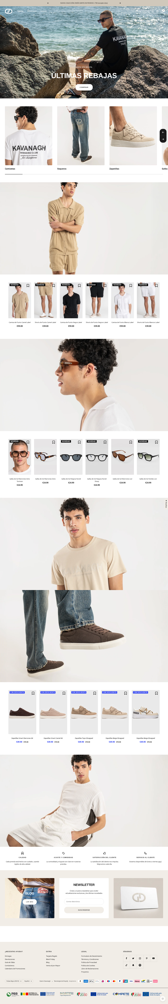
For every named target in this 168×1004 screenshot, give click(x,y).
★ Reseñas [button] (166, 504)
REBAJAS (43, 11)
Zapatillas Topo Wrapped (84, 738)
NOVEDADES (32, 11)
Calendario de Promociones (15, 968)
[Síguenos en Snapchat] (133, 965)
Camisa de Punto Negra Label (71, 322)
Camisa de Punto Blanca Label (122, 322)
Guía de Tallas (10, 962)
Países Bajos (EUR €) (13, 981)
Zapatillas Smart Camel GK (53, 738)
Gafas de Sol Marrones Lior (122, 479)
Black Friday (50, 959)
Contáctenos (9, 965)
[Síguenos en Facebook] (126, 958)
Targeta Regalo (51, 956)
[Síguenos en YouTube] (153, 958)
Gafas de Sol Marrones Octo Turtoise (20, 480)
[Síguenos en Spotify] (140, 965)
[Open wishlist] (157, 11)
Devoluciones (10, 959)
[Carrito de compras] (162, 11)
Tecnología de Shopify (61, 981)
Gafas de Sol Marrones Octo (45, 479)
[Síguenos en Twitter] (133, 958)
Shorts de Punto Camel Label (45, 322)
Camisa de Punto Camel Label (20, 322)
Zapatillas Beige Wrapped (115, 738)
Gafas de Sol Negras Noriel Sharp (97, 480)
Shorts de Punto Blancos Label (148, 322)
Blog (47, 962)
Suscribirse (84, 910)
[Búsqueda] (148, 11)
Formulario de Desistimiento (91, 956)
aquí (159, 861)
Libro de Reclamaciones (90, 968)
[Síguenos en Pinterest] (146, 958)
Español (138, 11)
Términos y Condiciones (90, 959)
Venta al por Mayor (53, 965)
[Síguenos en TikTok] (126, 965)
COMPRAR (84, 87)
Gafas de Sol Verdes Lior (148, 479)
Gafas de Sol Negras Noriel (71, 479)
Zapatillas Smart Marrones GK (22, 738)
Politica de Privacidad (89, 962)
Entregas (8, 956)
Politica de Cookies (88, 965)
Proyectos (85, 972)
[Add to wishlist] (28, 286)
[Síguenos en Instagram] (140, 958)
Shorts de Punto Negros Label (97, 322)
